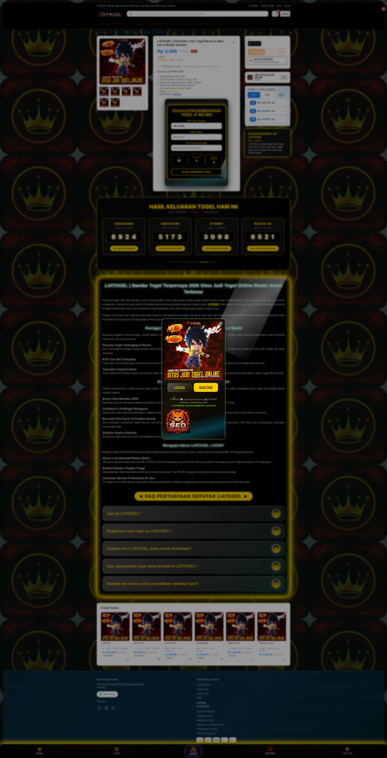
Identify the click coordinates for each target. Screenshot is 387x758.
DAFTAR (206, 387)
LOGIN (179, 387)
